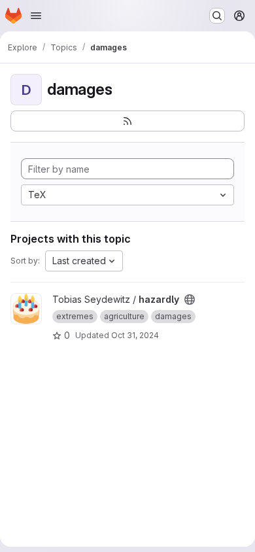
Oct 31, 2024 (135, 335)
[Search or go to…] (217, 16)
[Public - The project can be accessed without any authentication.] (189, 299)
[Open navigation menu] (36, 15)
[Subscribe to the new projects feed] (127, 121)
